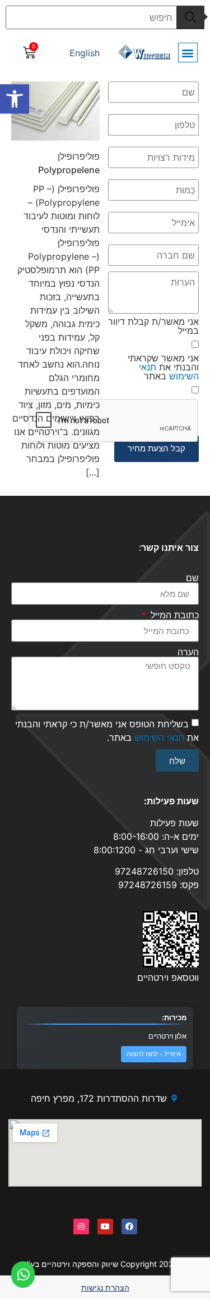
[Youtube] (105, 1226)
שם (192, 577)
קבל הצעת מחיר (156, 448)
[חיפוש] (190, 17)
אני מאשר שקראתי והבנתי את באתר (163, 367)
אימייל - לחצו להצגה (154, 1054)
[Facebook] (129, 1226)
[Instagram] (81, 1226)
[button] (14, 99)
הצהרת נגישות (105, 1287)
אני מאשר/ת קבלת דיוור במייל (153, 326)
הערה (188, 652)
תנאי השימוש (169, 371)
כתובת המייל (173, 614)
